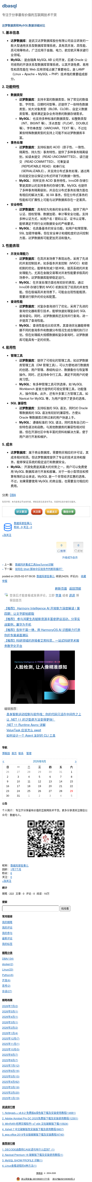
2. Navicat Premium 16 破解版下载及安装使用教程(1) (32, 1154)
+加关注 (6, 535)
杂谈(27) (7, 991)
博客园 (6, 753)
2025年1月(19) (10, 1098)
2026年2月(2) (10, 1027)
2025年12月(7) (10, 1038)
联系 (21, 753)
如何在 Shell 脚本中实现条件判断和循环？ (39, 569)
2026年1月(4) (10, 1033)
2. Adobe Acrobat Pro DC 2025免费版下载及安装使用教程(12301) (40, 1118)
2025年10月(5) (10, 1049)
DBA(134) (8, 958)
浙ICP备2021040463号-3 (63, 1178)
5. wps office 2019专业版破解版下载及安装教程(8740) (33, 1134)
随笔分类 (7, 953)
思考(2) (6, 985)
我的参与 (7, 933)
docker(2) (7, 964)
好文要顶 (21, 512)
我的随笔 (7, 922)
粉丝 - (18, 527)
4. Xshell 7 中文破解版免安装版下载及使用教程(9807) (33, 1129)
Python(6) (7, 975)
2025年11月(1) (10, 1043)
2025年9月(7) (10, 1054)
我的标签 (7, 944)
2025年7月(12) (10, 1065)
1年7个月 (15, 869)
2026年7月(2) (10, 1006)
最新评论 (7, 938)
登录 (58, 595)
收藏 (83, 576)
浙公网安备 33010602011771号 (35, 1178)
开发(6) (6, 980)
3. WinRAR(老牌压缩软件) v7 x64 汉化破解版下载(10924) (35, 1123)
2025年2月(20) (10, 1092)
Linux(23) (7, 969)
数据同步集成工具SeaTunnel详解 (34, 564)
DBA (13, 495)
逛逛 (72, 595)
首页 (14, 753)
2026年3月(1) (10, 1022)
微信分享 (68, 512)
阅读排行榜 (8, 1107)
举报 (4, 581)
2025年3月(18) (10, 1087)
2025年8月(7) (10, 1060)
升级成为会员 (70, 557)
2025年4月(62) (10, 1081)
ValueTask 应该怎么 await (23, 730)
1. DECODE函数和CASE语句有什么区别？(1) (28, 1149)
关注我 (37, 512)
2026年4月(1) (10, 1016)
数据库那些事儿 (23, 523)
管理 (28, 753)
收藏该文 (52, 512)
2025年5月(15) (10, 1076)
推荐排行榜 (8, 1143)
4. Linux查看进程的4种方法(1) (19, 1165)
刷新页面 (61, 588)
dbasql (9, 5)
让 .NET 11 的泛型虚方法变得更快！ (30, 719)
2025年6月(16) (10, 1071)
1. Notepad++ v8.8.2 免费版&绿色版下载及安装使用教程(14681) (39, 1112)
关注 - (27, 527)
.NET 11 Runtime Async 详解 (26, 725)
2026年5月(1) (10, 1011)
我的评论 (7, 927)
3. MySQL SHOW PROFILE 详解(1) (22, 1160)
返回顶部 (75, 588)
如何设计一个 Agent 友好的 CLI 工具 (30, 735)
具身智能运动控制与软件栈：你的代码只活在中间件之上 (43, 714)
